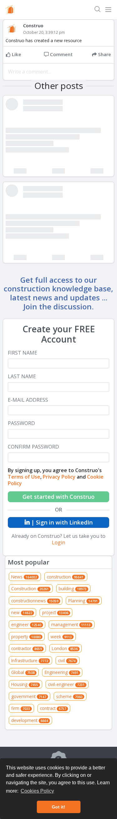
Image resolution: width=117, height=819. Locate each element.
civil (67, 660)
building (72, 588)
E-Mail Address (28, 400)
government (28, 696)
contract (53, 708)
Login (58, 542)
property (26, 637)
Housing (24, 684)
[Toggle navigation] (108, 10)
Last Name (22, 376)
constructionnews (34, 601)
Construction (30, 588)
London (65, 648)
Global (23, 672)
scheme (69, 696)
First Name (22, 353)
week (61, 637)
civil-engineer (66, 684)
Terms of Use (24, 476)
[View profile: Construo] (14, 29)
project (55, 612)
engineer (26, 624)
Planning (83, 601)
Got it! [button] (58, 806)
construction (65, 577)
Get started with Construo (58, 496)
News (24, 577)
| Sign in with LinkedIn (61, 522)
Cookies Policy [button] (37, 791)
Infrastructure (29, 660)
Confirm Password (33, 447)
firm (20, 708)
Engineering (61, 672)
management (70, 624)
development (29, 720)
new (21, 612)
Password (21, 423)
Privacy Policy (59, 476)
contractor (26, 648)
